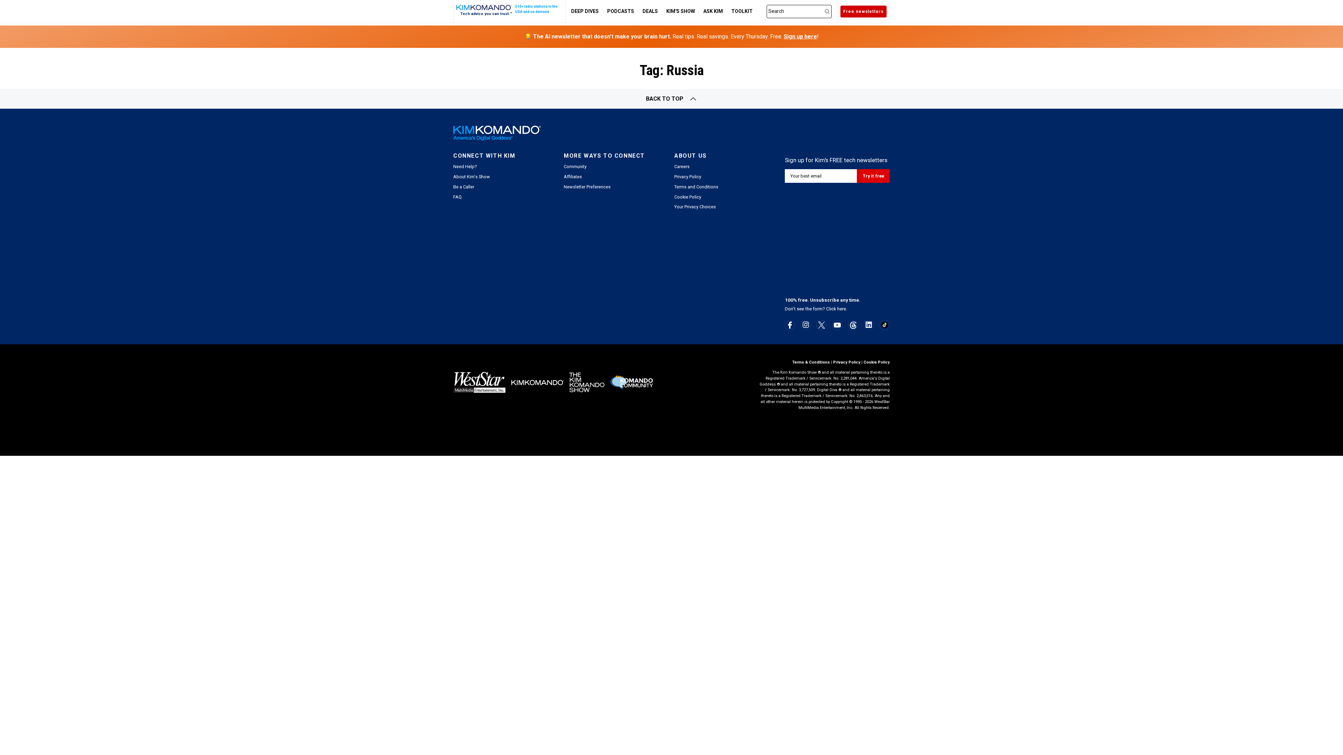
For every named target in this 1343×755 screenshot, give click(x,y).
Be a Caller (463, 186)
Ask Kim (713, 11)
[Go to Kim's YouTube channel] (837, 325)
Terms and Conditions (696, 186)
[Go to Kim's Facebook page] (790, 325)
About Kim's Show (471, 176)
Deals (650, 11)
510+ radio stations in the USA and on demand (536, 9)
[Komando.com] (484, 7)
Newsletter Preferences (587, 186)
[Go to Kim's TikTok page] (884, 325)
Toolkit (742, 11)
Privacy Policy (687, 176)
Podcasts (620, 11)
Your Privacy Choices (695, 206)
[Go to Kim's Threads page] (853, 325)
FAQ (457, 197)
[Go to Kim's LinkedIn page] (869, 325)
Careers (682, 166)
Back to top (664, 98)
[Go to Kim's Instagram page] (806, 325)
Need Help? (465, 166)
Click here (836, 308)
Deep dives (585, 11)
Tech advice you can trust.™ (486, 14)
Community (575, 166)
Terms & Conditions (811, 362)
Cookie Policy (687, 197)
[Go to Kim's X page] (821, 325)
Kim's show (680, 11)
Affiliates (573, 176)
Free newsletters (863, 11)
